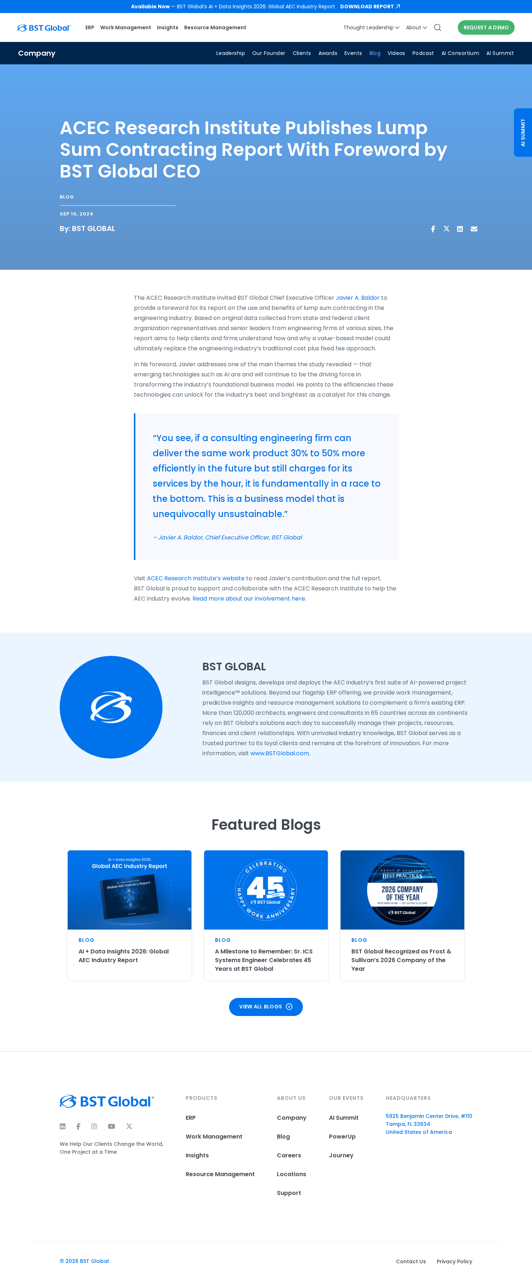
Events (353, 53)
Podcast (423, 53)
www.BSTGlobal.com (279, 753)
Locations (291, 1174)
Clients (302, 53)
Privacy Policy (454, 1261)
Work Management (125, 27)
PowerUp (342, 1136)
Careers (289, 1155)
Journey (341, 1155)
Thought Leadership (368, 27)
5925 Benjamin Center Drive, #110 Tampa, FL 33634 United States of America (429, 1124)
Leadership (230, 53)
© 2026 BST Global (84, 1261)
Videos (396, 53)
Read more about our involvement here (249, 598)
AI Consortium (460, 53)
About (413, 27)
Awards (328, 53)
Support (289, 1193)
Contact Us (411, 1261)
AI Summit (500, 53)
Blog (375, 53)
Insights (167, 27)
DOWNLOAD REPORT (367, 6)
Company (292, 1118)
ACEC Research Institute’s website (196, 578)
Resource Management (215, 27)
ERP (89, 27)
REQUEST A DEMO (486, 27)
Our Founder (269, 53)
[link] (266, 6)
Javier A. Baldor (358, 298)
